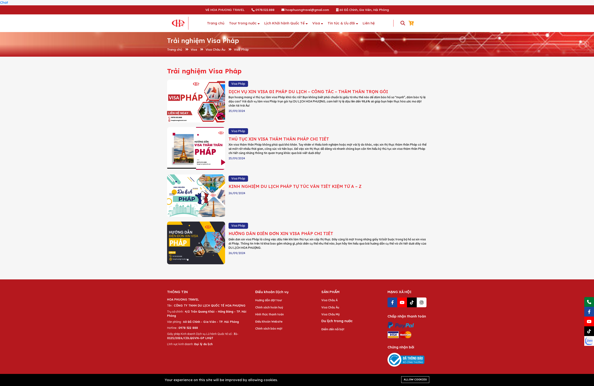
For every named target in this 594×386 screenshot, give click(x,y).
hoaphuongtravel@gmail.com (306, 10)
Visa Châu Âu (215, 49)
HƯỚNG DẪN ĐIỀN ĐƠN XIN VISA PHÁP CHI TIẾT (281, 233)
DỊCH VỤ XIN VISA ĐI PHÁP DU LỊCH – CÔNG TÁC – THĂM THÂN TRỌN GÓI (308, 91)
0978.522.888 (264, 10)
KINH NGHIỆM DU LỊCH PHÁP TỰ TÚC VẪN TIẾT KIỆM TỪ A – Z (295, 186)
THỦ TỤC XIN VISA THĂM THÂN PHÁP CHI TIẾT (279, 139)
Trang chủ (174, 49)
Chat (4, 2)
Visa (194, 49)
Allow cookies (415, 379)
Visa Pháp (241, 49)
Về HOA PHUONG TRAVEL (225, 10)
